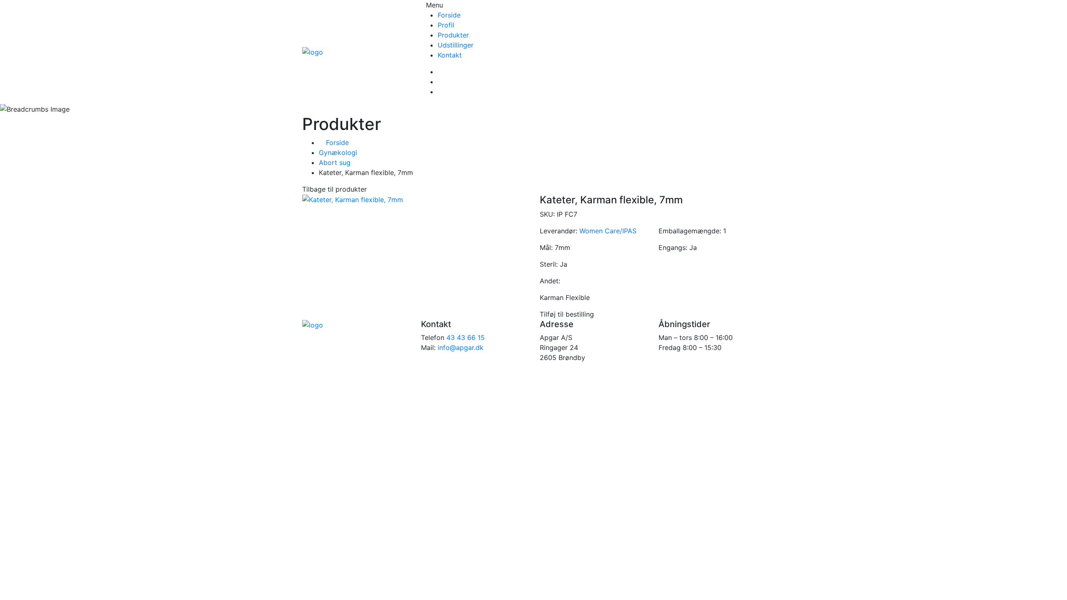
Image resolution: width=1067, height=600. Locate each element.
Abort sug (335, 162)
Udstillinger (455, 45)
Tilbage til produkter (334, 189)
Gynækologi (338, 152)
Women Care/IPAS (607, 231)
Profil (446, 25)
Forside (449, 15)
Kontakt (450, 55)
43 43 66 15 (465, 337)
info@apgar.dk (460, 347)
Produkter (453, 35)
